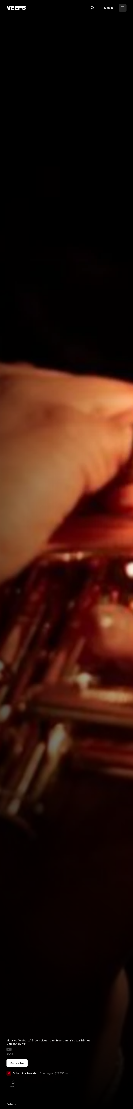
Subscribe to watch (40, 1073)
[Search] (92, 8)
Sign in (108, 7)
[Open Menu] (123, 8)
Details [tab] (11, 1104)
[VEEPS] (16, 8)
